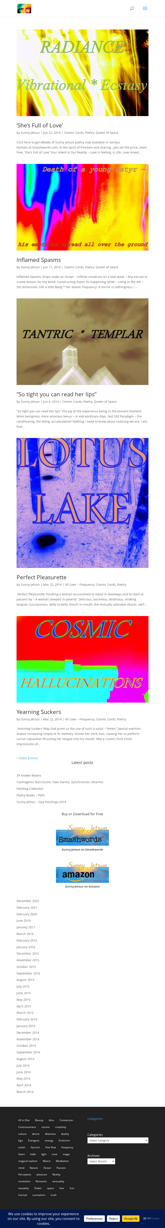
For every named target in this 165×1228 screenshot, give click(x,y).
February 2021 (27, 907)
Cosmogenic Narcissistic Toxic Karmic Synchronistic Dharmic (60, 782)
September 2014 (28, 1052)
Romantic (41, 1181)
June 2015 (24, 993)
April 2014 (24, 1085)
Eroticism (64, 1140)
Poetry (89, 133)
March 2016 (25, 934)
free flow (50, 1147)
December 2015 (28, 953)
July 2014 (23, 1065)
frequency (67, 1147)
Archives (93, 1156)
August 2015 (25, 980)
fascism (35, 1147)
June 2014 (24, 1072)
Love (54, 1154)
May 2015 (23, 1000)
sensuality (58, 1181)
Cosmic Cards (74, 133)
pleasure (42, 1174)
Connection (66, 1120)
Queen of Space (107, 133)
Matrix (46, 1161)
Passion (61, 1168)
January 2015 (26, 1026)
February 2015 (27, 1019)
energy (49, 1140)
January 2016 (26, 947)
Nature (34, 1168)
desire (36, 1134)
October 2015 (26, 967)
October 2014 (26, 1046)
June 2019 (24, 920)
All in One (24, 1120)
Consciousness (27, 1127)
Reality (56, 1174)
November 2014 (28, 1039)
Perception (24, 1174)
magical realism (27, 1161)
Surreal (22, 1195)
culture (22, 1134)
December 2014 (28, 1032)
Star (61, 1188)
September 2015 (28, 973)
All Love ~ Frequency (80, 584)
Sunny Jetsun (30, 133)
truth (54, 1195)
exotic (21, 1147)
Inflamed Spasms (39, 260)
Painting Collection (30, 789)
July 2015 (23, 986)
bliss (51, 1120)
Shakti (37, 1188)
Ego (20, 1140)
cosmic (45, 1127)
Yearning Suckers (39, 712)
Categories (95, 1135)
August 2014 (25, 1059)
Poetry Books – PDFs (31, 795)
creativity (60, 1127)
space (50, 1188)
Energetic (34, 1140)
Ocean (47, 1168)
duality (65, 1134)
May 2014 (23, 1078)
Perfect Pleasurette (42, 577)
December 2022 (28, 901)
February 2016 (27, 940)
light (43, 1154)
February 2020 (27, 914)
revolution (24, 1181)
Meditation (62, 1161)
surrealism (38, 1195)
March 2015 (25, 1013)
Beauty (39, 1120)
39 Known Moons (29, 775)
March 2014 (25, 1092)
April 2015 (24, 1006)
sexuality (23, 1188)
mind (21, 1168)
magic (66, 1154)
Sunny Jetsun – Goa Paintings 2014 (41, 802)
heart (21, 1154)
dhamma (50, 1134)
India (33, 1154)
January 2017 (26, 927)
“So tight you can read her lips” (56, 394)
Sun (72, 1188)
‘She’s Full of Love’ (40, 125)
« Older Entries (27, 758)
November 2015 (28, 960)
